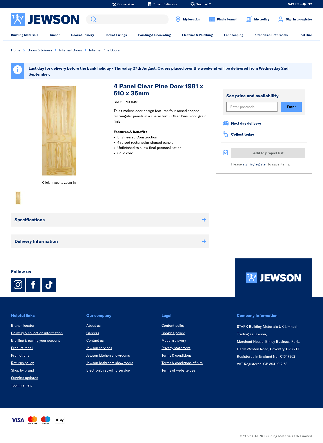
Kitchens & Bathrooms (271, 35)
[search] (127, 19)
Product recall (22, 348)
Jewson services (99, 348)
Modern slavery (174, 340)
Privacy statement (176, 348)
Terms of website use (178, 370)
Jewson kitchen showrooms (108, 355)
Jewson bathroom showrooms (109, 363)
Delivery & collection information (37, 333)
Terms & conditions (177, 355)
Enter (291, 107)
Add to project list (268, 153)
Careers (92, 333)
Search (92, 19)
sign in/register (255, 164)
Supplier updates (24, 378)
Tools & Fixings (116, 35)
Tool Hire (305, 35)
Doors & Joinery (82, 35)
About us (93, 325)
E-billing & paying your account (35, 340)
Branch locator (22, 325)
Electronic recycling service (108, 370)
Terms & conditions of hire (182, 363)
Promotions (20, 355)
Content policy (173, 325)
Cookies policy (173, 333)
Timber (54, 35)
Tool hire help (21, 385)
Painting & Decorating (154, 35)
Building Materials (24, 35)
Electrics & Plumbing (197, 35)
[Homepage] (273, 277)
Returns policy (22, 363)
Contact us (95, 340)
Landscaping (233, 35)
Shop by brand (22, 370)
